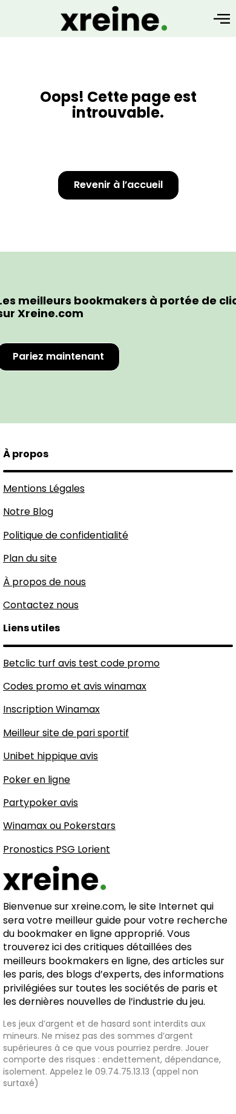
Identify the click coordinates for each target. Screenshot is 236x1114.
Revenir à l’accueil (118, 185)
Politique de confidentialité (65, 535)
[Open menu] (222, 19)
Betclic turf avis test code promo (81, 663)
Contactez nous (41, 605)
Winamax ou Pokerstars (59, 826)
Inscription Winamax (51, 709)
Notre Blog (28, 511)
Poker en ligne (36, 780)
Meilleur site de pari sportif (66, 733)
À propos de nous (44, 582)
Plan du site (30, 558)
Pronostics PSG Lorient (56, 849)
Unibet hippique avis (50, 756)
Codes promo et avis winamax (74, 686)
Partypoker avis (40, 803)
